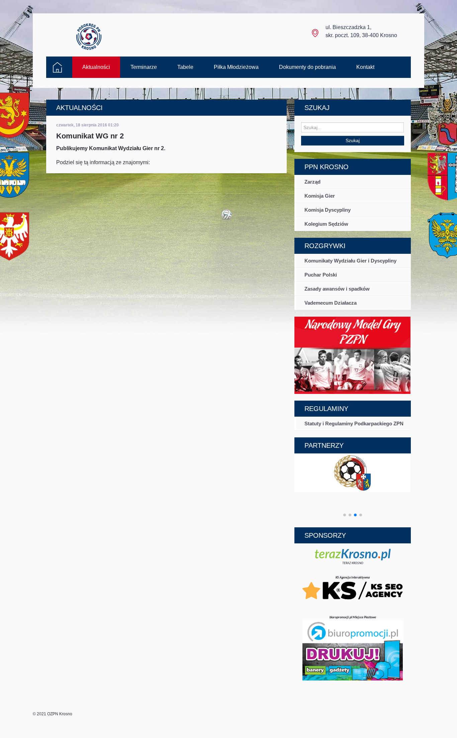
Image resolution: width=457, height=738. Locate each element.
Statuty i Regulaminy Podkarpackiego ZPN (353, 423)
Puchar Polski (320, 275)
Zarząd (312, 182)
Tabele (185, 67)
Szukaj (353, 140)
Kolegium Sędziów (326, 224)
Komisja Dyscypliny (327, 210)
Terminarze (143, 67)
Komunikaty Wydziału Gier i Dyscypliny (350, 260)
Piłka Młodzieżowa (236, 67)
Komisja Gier (319, 196)
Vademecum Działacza (330, 303)
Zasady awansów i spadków (337, 289)
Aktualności (96, 67)
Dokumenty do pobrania (307, 67)
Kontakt (365, 67)
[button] (344, 515)
